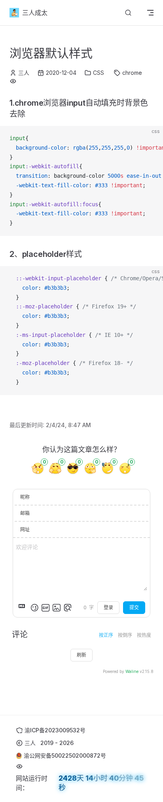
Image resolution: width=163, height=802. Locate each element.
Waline (131, 671)
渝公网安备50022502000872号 (65, 755)
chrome (132, 72)
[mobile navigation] (150, 12)
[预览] (67, 607)
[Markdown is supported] (23, 607)
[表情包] (45, 607)
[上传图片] (56, 607)
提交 (134, 607)
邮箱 (25, 513)
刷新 (81, 655)
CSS (98, 72)
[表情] (34, 607)
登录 (108, 607)
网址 (25, 529)
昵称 (25, 497)
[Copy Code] (150, 138)
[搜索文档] (128, 13)
